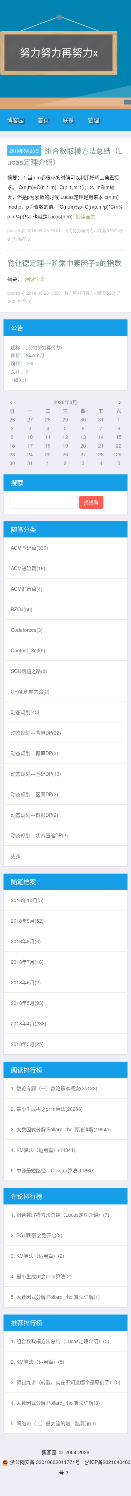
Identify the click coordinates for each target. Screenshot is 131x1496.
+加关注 (19, 379)
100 (29, 363)
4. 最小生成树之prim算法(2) (41, 1276)
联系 (68, 120)
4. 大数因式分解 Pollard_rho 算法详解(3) (55, 1402)
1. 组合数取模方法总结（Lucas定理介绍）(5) (60, 1341)
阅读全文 (85, 216)
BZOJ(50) (21, 609)
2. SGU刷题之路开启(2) (37, 1235)
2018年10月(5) (27, 900)
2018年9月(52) (27, 920)
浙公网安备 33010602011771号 (45, 1461)
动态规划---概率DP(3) (34, 753)
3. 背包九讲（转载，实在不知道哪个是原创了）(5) (66, 1382)
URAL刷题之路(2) (30, 691)
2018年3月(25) (27, 1043)
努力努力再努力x (59, 52)
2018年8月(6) (26, 941)
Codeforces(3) (27, 629)
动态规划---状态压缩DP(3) (39, 835)
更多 (16, 855)
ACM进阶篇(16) (28, 568)
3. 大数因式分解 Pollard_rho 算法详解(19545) (61, 1129)
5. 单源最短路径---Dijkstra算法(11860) (53, 1170)
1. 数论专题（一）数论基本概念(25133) (54, 1088)
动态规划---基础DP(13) (36, 773)
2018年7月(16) (27, 961)
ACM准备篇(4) (27, 588)
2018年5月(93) (27, 1002)
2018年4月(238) (28, 1023)
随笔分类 (23, 529)
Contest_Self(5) (28, 650)
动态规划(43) (25, 711)
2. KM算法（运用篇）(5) (37, 1361)
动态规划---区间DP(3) (34, 794)
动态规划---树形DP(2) (34, 814)
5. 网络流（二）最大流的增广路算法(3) (53, 1423)
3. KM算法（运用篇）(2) (37, 1255)
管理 (93, 120)
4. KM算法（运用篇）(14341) (43, 1149)
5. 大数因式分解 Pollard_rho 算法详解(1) (55, 1296)
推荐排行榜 (26, 1322)
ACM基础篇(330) (29, 547)
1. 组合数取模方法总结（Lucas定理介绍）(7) (60, 1214)
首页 (43, 120)
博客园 (15, 120)
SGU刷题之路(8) (29, 670)
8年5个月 (35, 355)
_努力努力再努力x (44, 347)
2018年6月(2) (26, 982)
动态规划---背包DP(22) (36, 732)
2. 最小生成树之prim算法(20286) (47, 1108)
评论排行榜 (26, 1196)
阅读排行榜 (26, 1069)
